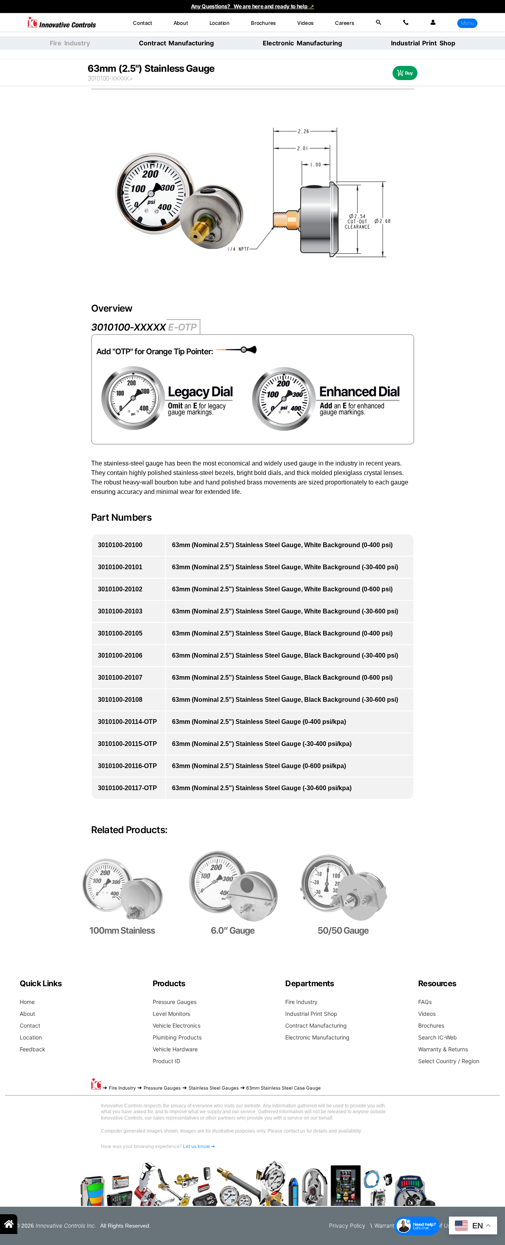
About (181, 23)
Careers (344, 23)
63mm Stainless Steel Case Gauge (283, 1088)
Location (219, 23)
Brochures (263, 23)
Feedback (32, 1049)
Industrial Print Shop (423, 43)
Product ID (166, 1061)
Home (27, 1001)
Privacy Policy (347, 1225)
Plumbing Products (177, 1037)
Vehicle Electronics (176, 1025)
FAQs (425, 1001)
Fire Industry (301, 1001)
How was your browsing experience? (158, 1146)
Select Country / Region (448, 1061)
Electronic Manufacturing (302, 43)
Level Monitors (171, 1013)
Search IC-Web (437, 1037)
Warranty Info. (392, 1225)
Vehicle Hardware (175, 1049)
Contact (142, 23)
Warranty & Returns (443, 1049)
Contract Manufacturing (176, 43)
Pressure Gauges (174, 1001)
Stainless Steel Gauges (214, 1088)
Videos (305, 23)
